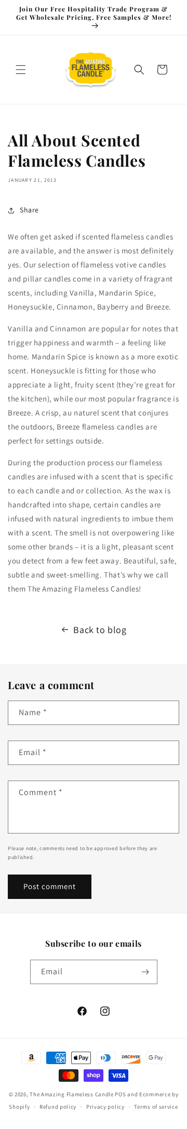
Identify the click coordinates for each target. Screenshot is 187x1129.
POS (120, 1094)
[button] (20, 69)
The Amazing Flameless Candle (72, 1094)
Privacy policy (105, 1106)
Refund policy (57, 1106)
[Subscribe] (145, 972)
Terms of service (156, 1106)
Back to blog (99, 630)
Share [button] (29, 209)
